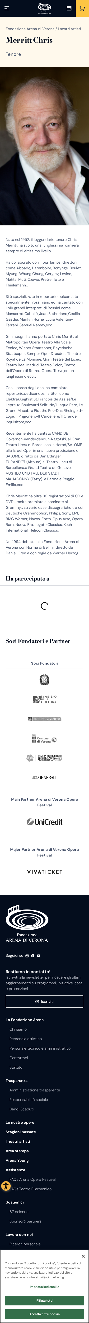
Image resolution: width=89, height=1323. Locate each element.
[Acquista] (82, 8)
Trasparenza (17, 1080)
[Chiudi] (83, 1256)
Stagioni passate (21, 1131)
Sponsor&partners (25, 1221)
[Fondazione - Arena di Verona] (44, 8)
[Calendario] (69, 8)
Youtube (38, 956)
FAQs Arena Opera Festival (32, 1179)
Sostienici (15, 1202)
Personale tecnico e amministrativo (39, 1048)
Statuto (15, 1067)
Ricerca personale (25, 1244)
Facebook (33, 956)
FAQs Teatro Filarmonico (30, 1188)
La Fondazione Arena (25, 1019)
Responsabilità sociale (28, 1099)
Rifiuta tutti (44, 1301)
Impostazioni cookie (44, 1287)
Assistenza (15, 1169)
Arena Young (17, 1160)
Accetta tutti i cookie (44, 1314)
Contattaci (18, 1057)
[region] (44, 1286)
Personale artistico (25, 1038)
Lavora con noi (19, 1234)
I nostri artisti (18, 1141)
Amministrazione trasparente (34, 1090)
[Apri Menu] (6, 8)
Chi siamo (18, 1029)
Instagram (27, 956)
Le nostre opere (20, 1122)
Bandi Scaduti (21, 1109)
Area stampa (17, 1150)
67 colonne (18, 1211)
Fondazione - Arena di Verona (27, 923)
